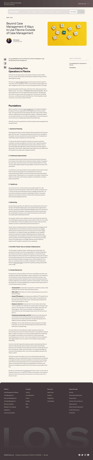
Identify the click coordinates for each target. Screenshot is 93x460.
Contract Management (9, 401)
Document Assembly (9, 413)
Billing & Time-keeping (10, 407)
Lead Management (9, 395)
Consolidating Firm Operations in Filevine (78, 64)
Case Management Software (11, 392)
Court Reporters (30, 395)
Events (27, 398)
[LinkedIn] (88, 455)
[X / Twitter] (82, 455)
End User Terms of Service (76, 401)
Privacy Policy (72, 398)
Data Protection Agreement (76, 407)
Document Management (10, 398)
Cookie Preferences (74, 410)
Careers (28, 392)
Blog (11, 17)
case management (28, 109)
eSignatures (7, 410)
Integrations (50, 398)
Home (7, 17)
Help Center (50, 392)
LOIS (29, 11)
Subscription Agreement (75, 395)
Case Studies (50, 401)
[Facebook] (79, 455)
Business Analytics (9, 404)
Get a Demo (73, 11)
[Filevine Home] (14, 12)
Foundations (72, 67)
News (27, 407)
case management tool (22, 82)
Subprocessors (73, 404)
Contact (28, 401)
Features (49, 395)
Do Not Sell (72, 413)
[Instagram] (85, 455)
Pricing (58, 11)
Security (71, 392)
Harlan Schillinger (18, 262)
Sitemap (46, 455)
